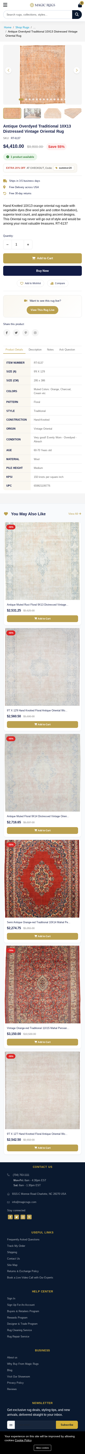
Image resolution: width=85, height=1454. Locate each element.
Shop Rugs (22, 27)
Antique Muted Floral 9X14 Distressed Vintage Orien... (38, 816)
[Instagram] (23, 1217)
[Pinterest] (29, 1217)
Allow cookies (42, 1448)
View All (73, 513)
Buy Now (42, 270)
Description (35, 349)
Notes (50, 349)
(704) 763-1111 (21, 1174)
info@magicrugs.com (24, 1202)
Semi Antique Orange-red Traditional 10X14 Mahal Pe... (38, 922)
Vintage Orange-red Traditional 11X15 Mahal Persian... (38, 1028)
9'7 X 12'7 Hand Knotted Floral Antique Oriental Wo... (37, 1133)
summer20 (65, 168)
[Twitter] (16, 1217)
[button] (77, 70)
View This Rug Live (42, 309)
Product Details (14, 349)
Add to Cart (45, 258)
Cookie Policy (23, 1440)
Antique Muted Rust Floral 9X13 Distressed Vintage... (37, 604)
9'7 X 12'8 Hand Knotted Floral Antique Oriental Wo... (37, 710)
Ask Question (67, 349)
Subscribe (67, 1424)
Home (7, 27)
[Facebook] (10, 1217)
